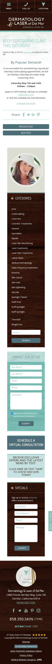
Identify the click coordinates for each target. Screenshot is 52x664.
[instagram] (38, 610)
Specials (15, 292)
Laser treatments (20, 248)
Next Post (26, 133)
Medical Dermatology (22, 262)
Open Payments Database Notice (26, 651)
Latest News (27, 52)
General (15, 228)
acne (14, 209)
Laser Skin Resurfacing (22, 243)
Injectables (17, 233)
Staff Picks (16, 302)
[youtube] (26, 610)
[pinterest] (32, 610)
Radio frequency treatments (25, 267)
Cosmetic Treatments (22, 223)
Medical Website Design (22, 659)
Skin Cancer (17, 277)
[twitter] (20, 610)
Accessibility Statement (26, 646)
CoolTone (16, 218)
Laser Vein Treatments (22, 253)
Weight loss (17, 324)
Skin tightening (18, 287)
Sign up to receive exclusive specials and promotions (25, 414)
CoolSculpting (18, 213)
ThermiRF (16, 319)
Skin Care (16, 282)
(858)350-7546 (26, 94)
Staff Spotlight (18, 306)
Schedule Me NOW (26, 103)
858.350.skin (26, 619)
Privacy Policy (26, 655)
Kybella (15, 238)
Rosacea (16, 272)
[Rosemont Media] (39, 659)
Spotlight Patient (19, 297)
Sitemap (26, 641)
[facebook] (13, 610)
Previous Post (26, 126)
